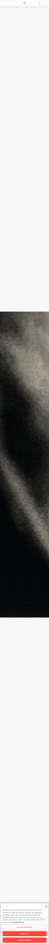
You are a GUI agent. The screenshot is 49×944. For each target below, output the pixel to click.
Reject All (24, 934)
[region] (24, 923)
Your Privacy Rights (24, 927)
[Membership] (36, 3)
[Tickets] (39, 3)
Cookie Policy (18, 922)
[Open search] (43, 3)
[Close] (46, 906)
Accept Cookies (24, 940)
